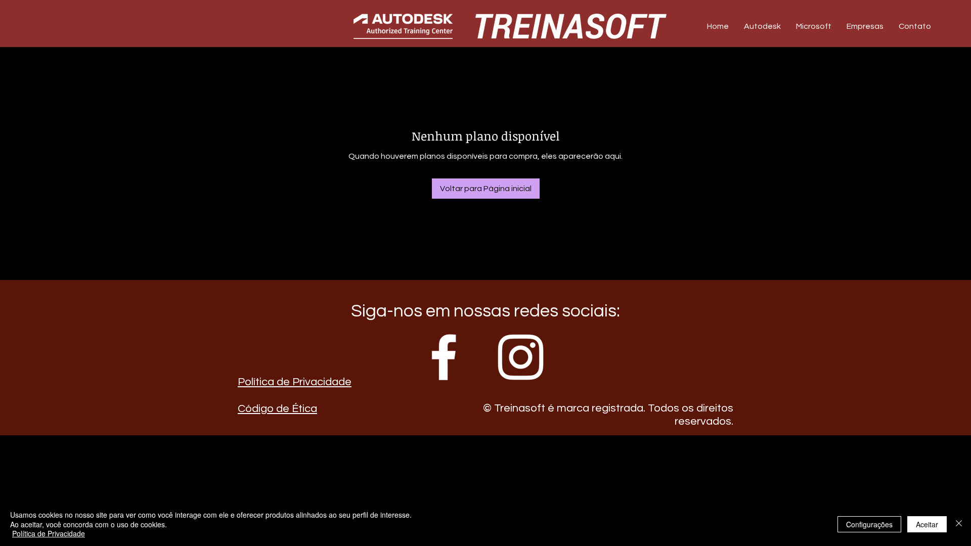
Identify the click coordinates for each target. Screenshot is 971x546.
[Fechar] (959, 524)
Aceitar (927, 524)
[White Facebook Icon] (443, 357)
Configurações (869, 524)
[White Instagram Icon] (520, 357)
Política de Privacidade (294, 382)
